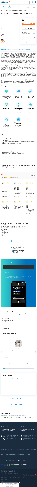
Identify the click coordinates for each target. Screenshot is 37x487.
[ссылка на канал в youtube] (26, 475)
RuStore (20, 460)
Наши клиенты (5, 413)
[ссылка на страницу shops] (9, 6)
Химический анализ (33, 449)
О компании (2, 447)
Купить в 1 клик (28, 28)
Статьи (2, 452)
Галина (31, 200)
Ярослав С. (31, 182)
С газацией (27, 452)
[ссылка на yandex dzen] (33, 475)
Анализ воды (32, 447)
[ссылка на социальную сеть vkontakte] (24, 475)
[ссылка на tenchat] (35, 475)
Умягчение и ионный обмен (20, 454)
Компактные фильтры (8, 449)
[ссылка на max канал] (23, 426)
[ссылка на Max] (24, 477)
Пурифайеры (27, 447)
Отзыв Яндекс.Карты (4, 196)
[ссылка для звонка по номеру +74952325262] (21, 7)
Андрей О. (19, 182)
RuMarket (25, 460)
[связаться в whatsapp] (15, 7)
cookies (9, 484)
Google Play (9, 460)
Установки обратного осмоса (20, 449)
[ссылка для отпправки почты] (28, 7)
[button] (35, 352)
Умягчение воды (7, 452)
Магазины (2, 449)
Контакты (2, 454)
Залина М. (7, 182)
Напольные (27, 449)
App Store (3, 460)
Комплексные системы (8, 447)
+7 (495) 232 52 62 (9, 426)
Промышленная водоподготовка (20, 447)
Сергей (19, 200)
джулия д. (7, 200)
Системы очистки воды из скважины (10, 454)
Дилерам (32, 452)
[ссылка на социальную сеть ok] (31, 475)
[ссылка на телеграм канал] (21, 426)
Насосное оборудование (19, 452)
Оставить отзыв (32, 175)
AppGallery (15, 460)
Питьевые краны (27, 454)
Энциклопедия (7, 375)
